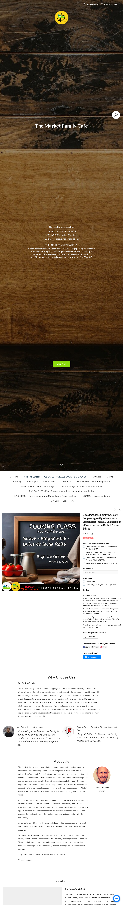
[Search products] (116, 115)
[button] (90, 637)
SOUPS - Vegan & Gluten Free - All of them (82, 486)
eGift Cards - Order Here (61, 501)
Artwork (97, 476)
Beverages (32, 481)
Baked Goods (49, 481)
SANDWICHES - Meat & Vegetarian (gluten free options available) (61, 491)
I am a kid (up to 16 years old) (101, 585)
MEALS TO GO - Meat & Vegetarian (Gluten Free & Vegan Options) (45, 496)
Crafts (110, 476)
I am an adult (90, 582)
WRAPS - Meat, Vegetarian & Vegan (37, 486)
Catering (14, 476)
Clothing (17, 481)
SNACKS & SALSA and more (97, 496)
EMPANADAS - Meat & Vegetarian (93, 481)
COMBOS (66, 481)
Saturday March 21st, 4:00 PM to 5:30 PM (101, 563)
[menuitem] (116, 509)
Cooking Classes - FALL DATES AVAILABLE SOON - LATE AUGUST (56, 476)
